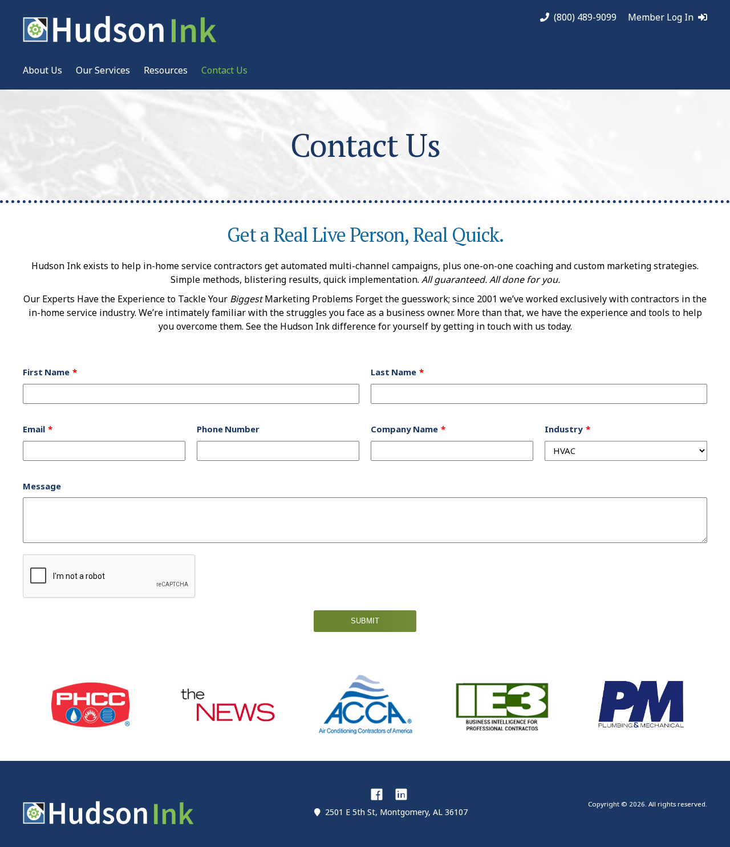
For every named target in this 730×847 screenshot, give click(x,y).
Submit (365, 621)
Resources (166, 70)
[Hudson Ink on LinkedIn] (401, 794)
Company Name (404, 429)
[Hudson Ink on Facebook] (377, 794)
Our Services (103, 70)
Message (42, 486)
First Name (46, 372)
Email (34, 429)
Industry (564, 429)
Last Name (393, 372)
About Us (42, 70)
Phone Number (228, 429)
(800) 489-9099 (585, 17)
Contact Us (224, 70)
